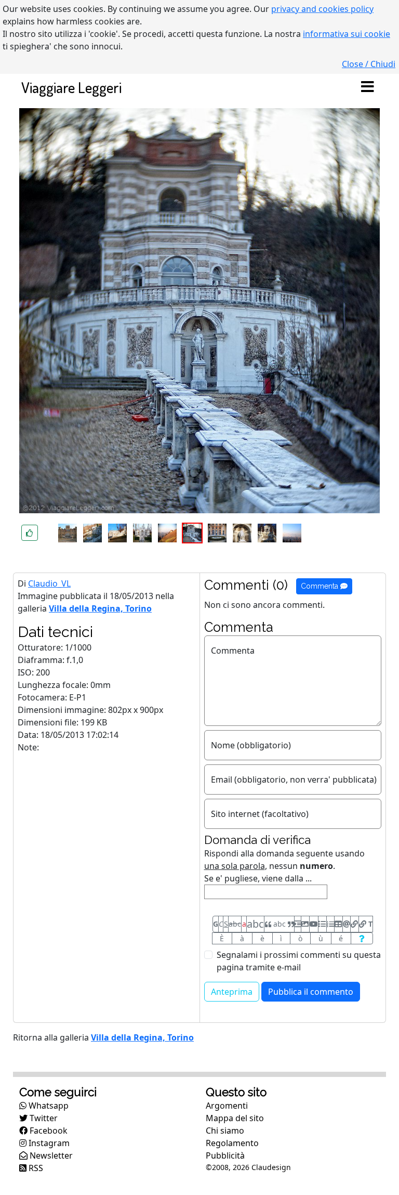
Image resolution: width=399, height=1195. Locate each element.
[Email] (346, 924)
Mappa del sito (235, 1118)
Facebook (48, 1130)
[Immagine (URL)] (305, 924)
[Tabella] (338, 924)
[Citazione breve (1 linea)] (297, 924)
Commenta (320, 586)
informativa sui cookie (346, 34)
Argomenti (227, 1105)
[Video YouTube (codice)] (313, 924)
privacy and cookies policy (322, 9)
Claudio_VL (49, 583)
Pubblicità (225, 1155)
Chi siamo (225, 1130)
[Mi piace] (29, 533)
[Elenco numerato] (330, 924)
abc (235, 924)
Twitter (43, 1118)
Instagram (48, 1143)
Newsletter (50, 1155)
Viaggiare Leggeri (71, 87)
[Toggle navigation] (367, 87)
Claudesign (271, 1167)
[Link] (354, 924)
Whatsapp (47, 1105)
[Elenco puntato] (322, 924)
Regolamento (232, 1143)
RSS (34, 1168)
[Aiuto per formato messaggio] (362, 938)
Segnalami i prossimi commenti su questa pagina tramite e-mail (299, 961)
